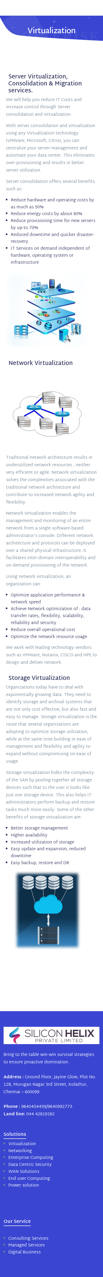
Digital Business (24, 1252)
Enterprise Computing (30, 1158)
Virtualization (22, 1144)
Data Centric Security (30, 1165)
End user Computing (29, 1179)
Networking (20, 1151)
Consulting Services (28, 1239)
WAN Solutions (23, 1172)
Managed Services (26, 1245)
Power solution (23, 1185)
